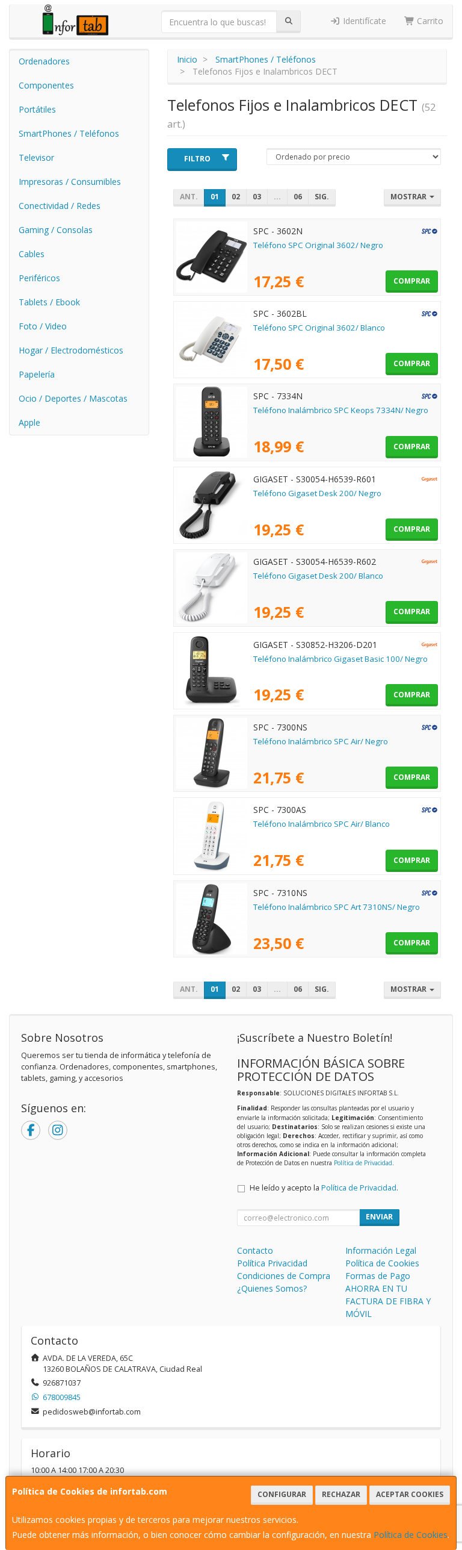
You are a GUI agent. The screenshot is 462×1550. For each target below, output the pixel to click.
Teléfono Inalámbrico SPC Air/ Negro (320, 741)
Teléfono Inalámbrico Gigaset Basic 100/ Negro (340, 658)
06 (298, 196)
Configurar (281, 1494)
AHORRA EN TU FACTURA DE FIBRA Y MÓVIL (388, 1301)
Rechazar (341, 1494)
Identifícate (363, 20)
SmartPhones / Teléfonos (69, 133)
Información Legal (380, 1250)
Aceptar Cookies (409, 1494)
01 (215, 196)
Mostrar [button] (409, 196)
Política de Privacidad (363, 1163)
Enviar (379, 1217)
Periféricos (39, 278)
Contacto (255, 1250)
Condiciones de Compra (283, 1275)
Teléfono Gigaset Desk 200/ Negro (317, 493)
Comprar (411, 281)
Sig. (322, 196)
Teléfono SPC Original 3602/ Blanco (319, 327)
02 (236, 196)
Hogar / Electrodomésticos (71, 350)
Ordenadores (44, 61)
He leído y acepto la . (324, 1188)
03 (257, 196)
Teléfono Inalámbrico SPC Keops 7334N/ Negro (340, 410)
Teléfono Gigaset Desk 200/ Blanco (318, 575)
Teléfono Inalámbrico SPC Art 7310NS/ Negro (336, 906)
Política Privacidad (272, 1263)
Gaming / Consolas (56, 229)
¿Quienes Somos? (272, 1288)
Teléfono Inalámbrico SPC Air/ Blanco (321, 823)
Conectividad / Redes (59, 205)
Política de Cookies (411, 1534)
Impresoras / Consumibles (70, 181)
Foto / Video (43, 326)
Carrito (428, 20)
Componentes (46, 85)
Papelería (37, 374)
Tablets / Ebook (49, 302)
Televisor (36, 157)
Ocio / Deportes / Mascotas (73, 398)
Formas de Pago (377, 1275)
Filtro (197, 159)
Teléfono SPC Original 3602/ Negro (318, 245)
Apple (29, 422)
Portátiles (37, 109)
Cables (32, 254)
